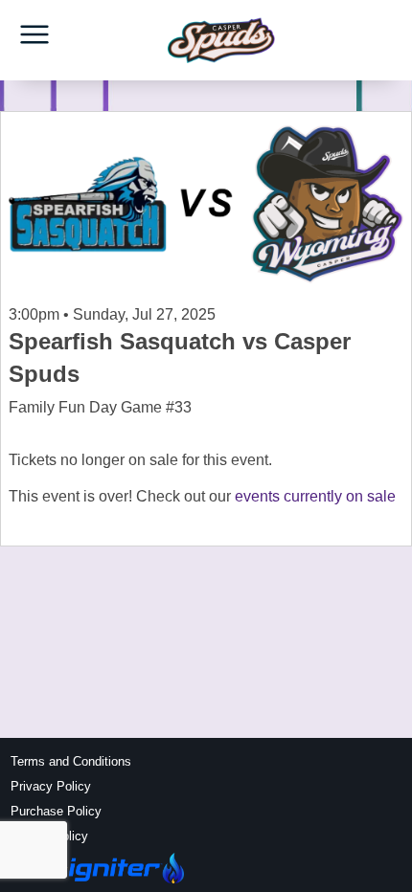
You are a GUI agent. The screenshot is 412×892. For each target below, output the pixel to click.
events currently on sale (315, 496)
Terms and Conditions (71, 761)
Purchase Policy (56, 811)
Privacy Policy (51, 786)
